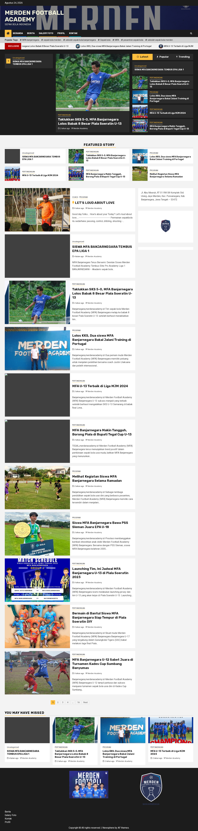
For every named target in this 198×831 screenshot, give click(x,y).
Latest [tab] (144, 56)
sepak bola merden (52, 40)
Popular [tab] (164, 56)
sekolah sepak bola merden (160, 40)
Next (85, 702)
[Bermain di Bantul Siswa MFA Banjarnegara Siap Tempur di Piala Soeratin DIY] (37, 626)
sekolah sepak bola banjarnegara (81, 40)
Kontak (73, 33)
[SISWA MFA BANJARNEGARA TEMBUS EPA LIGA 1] (12, 156)
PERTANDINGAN (156, 78)
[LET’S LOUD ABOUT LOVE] (37, 209)
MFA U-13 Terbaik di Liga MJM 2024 (154, 46)
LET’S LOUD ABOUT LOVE (95, 203)
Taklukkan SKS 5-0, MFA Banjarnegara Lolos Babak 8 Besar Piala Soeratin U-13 (169, 84)
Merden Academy (80, 128)
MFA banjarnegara (30, 40)
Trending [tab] (184, 56)
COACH (75, 197)
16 (78, 702)
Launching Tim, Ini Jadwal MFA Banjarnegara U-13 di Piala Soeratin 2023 (100, 573)
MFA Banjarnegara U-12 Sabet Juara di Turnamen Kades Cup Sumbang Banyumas (102, 664)
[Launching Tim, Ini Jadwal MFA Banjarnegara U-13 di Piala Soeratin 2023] (37, 580)
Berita (31, 33)
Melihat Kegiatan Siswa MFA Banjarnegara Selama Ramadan (166, 175)
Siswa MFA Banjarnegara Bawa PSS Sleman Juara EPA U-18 (100, 525)
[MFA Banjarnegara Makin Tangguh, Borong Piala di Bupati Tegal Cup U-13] (140, 125)
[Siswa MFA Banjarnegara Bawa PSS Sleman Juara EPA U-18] (37, 534)
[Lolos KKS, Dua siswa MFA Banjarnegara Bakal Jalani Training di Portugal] (92, 82)
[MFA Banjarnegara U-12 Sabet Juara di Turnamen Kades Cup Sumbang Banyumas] (37, 672)
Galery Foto (46, 33)
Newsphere (108, 827)
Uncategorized (18, 58)
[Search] (191, 33)
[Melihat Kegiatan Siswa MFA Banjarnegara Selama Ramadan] (140, 173)
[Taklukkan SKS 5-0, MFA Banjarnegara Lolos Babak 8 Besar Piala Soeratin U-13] (140, 82)
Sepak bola (105, 40)
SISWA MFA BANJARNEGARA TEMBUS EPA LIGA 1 (27, 62)
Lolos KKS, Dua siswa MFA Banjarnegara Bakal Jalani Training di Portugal (89, 46)
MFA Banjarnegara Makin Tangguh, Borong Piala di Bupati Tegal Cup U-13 (169, 127)
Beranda (18, 33)
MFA (117, 40)
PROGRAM (62, 115)
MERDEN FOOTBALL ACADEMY (34, 16)
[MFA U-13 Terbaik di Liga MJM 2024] (140, 111)
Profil (61, 33)
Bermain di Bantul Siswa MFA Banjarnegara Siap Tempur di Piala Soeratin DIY (99, 617)
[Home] (8, 34)
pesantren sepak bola (133, 40)
